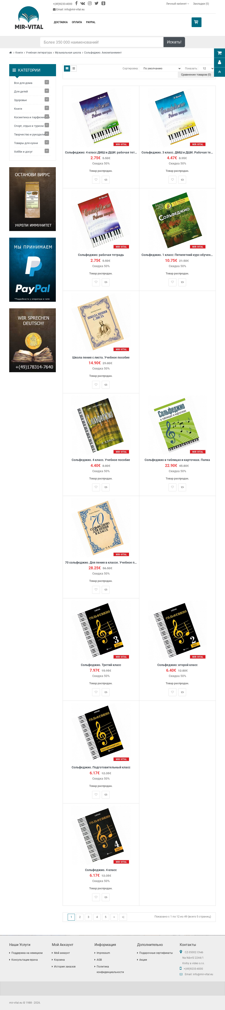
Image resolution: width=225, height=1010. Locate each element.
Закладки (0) (201, 3)
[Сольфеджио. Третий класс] (101, 630)
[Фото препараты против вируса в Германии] (32, 199)
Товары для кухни (26, 143)
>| (123, 917)
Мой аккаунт (62, 953)
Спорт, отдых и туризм (29, 126)
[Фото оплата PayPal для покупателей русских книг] (32, 270)
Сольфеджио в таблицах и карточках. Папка (177, 460)
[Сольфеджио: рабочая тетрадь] (101, 220)
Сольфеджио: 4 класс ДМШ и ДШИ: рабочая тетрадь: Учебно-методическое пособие (101, 152)
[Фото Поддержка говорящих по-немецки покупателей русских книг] (32, 340)
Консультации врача (24, 959)
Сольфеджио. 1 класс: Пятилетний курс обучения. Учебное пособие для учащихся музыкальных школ (177, 255)
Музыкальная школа (68, 52)
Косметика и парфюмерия (32, 117)
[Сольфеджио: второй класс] (177, 630)
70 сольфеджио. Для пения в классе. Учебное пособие (101, 562)
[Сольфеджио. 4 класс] (101, 835)
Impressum (103, 953)
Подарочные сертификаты (156, 953)
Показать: (191, 68)
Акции (143, 959)
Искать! (174, 42)
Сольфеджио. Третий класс (101, 665)
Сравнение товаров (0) (196, 74)
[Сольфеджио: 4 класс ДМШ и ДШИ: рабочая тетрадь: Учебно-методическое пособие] (101, 117)
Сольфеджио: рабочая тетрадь (101, 255)
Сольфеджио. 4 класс (101, 870)
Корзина (59, 959)
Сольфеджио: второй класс (177, 665)
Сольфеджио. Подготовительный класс (101, 767)
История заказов (65, 966)
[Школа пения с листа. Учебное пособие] (101, 322)
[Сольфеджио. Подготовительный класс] (101, 732)
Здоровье (20, 100)
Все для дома (23, 83)
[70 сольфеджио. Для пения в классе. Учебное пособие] (101, 527)
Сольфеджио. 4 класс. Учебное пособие (101, 460)
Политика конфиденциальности (110, 969)
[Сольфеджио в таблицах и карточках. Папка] (177, 425)
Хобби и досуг (23, 151)
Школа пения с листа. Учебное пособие (101, 357)
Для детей (21, 91)
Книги (19, 52)
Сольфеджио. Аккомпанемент (103, 52)
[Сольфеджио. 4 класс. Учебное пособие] (101, 425)
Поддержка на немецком (27, 953)
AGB (99, 959)
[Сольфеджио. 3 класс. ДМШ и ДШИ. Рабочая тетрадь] (177, 117)
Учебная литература (39, 52)
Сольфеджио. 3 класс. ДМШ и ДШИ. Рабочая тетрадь (177, 152)
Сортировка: (130, 68)
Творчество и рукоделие (30, 134)
